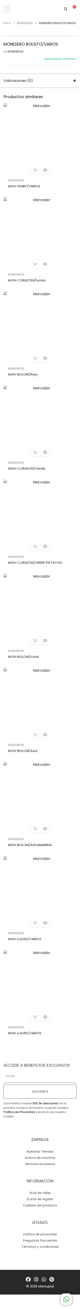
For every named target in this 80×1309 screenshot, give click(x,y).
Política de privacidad (40, 1234)
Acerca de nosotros (40, 1157)
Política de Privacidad (19, 1112)
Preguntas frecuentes (40, 1240)
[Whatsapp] (44, 1279)
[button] (7, 9)
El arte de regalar (40, 1199)
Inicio (7, 23)
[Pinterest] (52, 1279)
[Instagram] (36, 1279)
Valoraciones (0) (18, 80)
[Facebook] (28, 1279)
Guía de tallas (40, 1193)
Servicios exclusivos (40, 1164)
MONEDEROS (25, 23)
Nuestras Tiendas (40, 1151)
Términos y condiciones (40, 1246)
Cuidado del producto (40, 1205)
